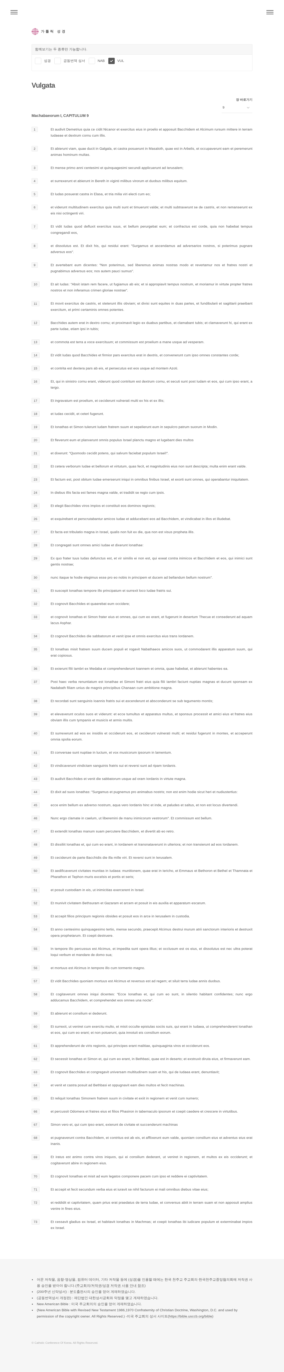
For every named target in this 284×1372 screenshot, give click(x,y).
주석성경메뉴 (14, 12)
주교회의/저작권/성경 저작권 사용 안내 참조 (110, 1286)
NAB (101, 61)
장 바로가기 (244, 99)
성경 (47, 61)
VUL (120, 61)
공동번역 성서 (74, 61)
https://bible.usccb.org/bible (190, 1316)
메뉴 (270, 12)
